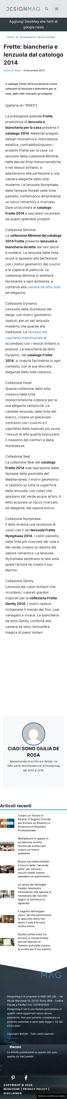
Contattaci (13, 1038)
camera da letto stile (43, 287)
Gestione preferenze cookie (51, 1096)
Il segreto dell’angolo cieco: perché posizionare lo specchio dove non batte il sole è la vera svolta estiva (34, 919)
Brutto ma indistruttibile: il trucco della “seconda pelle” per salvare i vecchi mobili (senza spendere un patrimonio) (34, 869)
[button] (47, 9)
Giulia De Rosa (12, 70)
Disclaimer (13, 1093)
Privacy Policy (35, 1089)
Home (11, 37)
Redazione (12, 1089)
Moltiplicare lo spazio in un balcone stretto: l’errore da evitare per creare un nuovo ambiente (33, 846)
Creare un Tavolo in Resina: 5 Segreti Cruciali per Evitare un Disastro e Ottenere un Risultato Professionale (34, 823)
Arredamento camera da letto (37, 37)
